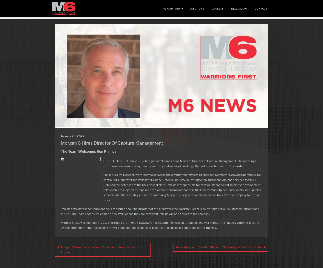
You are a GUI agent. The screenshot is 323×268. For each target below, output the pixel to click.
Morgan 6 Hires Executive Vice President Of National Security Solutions (100, 250)
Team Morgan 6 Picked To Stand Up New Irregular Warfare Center (219, 247)
